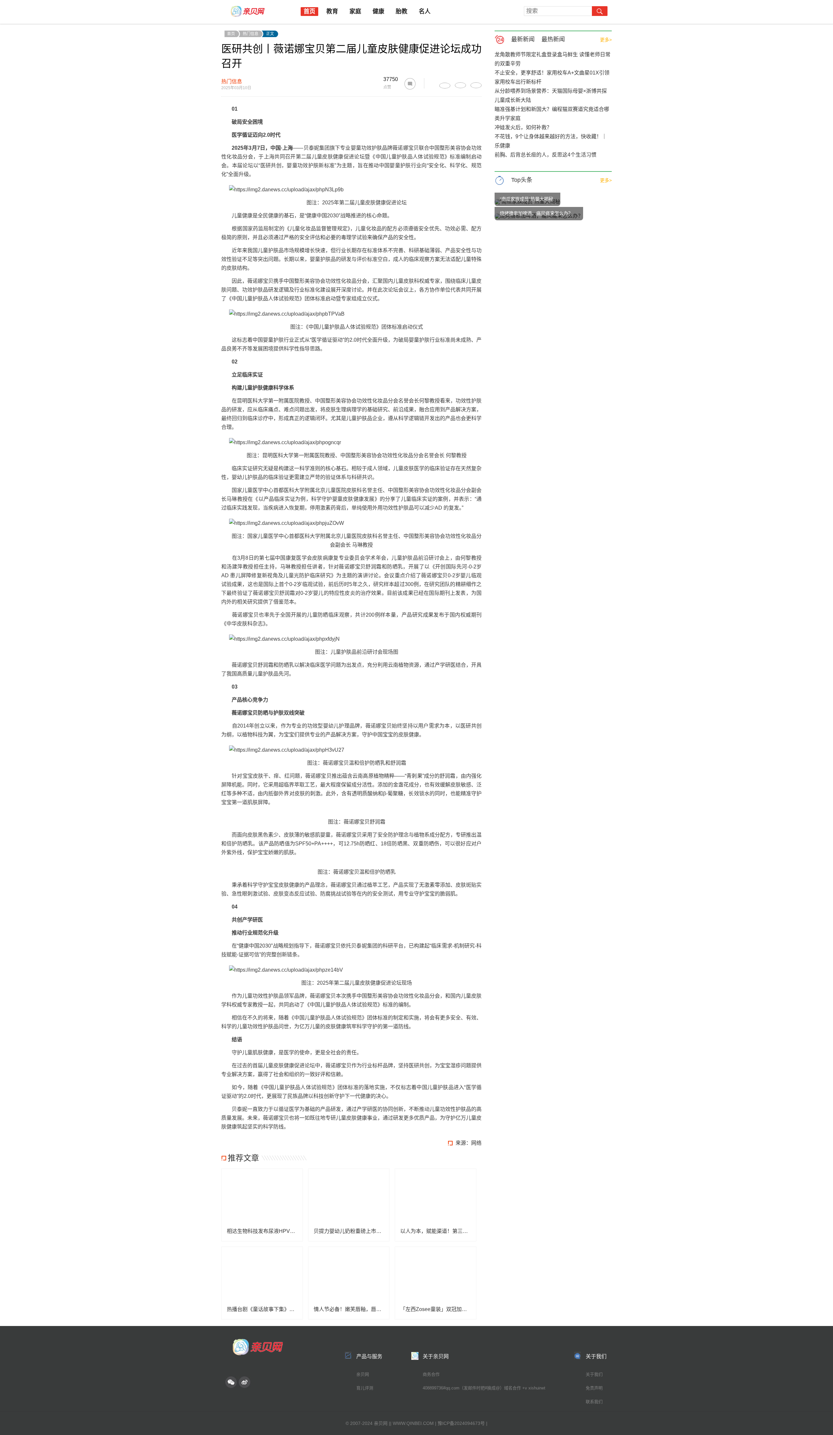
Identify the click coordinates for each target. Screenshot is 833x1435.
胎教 (401, 11)
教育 (332, 11)
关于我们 (594, 1374)
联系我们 (594, 1401)
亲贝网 (362, 1374)
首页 (309, 11)
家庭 (355, 11)
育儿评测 (364, 1388)
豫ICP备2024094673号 (461, 1423)
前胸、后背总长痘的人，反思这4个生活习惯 (545, 154)
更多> (606, 39)
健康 (378, 11)
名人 (424, 11)
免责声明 (594, 1388)
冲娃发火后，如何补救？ (523, 127)
